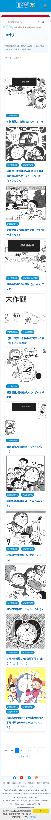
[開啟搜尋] (46, 5)
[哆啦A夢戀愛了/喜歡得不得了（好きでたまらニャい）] (25, 647)
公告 (14, 783)
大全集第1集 (12, 115)
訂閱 (19, 783)
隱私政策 (31, 783)
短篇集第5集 (27, 549)
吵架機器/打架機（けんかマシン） (25, 121)
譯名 (24, 783)
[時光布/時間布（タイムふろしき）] (25, 598)
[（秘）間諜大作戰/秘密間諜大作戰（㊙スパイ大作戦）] (25, 327)
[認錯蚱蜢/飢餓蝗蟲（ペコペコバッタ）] (25, 489)
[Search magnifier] (43, 22)
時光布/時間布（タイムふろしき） (25, 609)
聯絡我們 (24, 786)
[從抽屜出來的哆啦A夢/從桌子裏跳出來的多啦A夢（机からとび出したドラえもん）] (25, 160)
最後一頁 (24, 756)
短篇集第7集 (27, 652)
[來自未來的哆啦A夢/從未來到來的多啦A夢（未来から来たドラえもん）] (25, 701)
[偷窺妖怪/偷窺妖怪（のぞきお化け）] (25, 435)
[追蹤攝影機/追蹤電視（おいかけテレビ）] (25, 273)
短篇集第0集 (27, 165)
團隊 (8, 783)
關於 (3, 783)
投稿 (31, 786)
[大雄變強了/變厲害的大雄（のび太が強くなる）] (25, 218)
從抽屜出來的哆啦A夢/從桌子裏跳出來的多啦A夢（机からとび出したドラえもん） (25, 176)
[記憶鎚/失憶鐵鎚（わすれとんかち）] (25, 543)
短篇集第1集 (12, 332)
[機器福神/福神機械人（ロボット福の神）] (25, 381)
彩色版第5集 (27, 706)
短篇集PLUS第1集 (30, 278)
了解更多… (34, 817)
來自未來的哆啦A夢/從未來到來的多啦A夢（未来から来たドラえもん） (25, 722)
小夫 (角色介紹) (24, 49)
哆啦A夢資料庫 (34, 27)
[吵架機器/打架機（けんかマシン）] (25, 110)
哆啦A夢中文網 (20, 27)
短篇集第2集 (27, 603)
